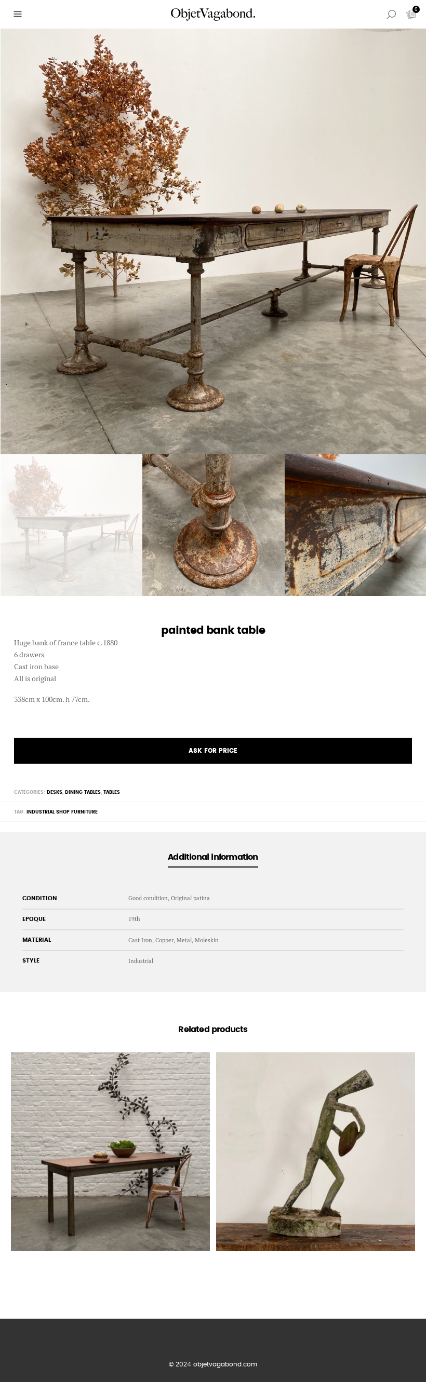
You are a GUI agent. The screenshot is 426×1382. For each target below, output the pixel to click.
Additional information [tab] (213, 857)
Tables (111, 792)
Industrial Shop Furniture (62, 812)
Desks (54, 792)
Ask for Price (213, 751)
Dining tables (83, 792)
